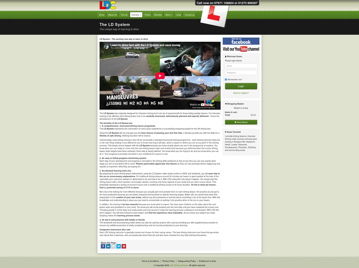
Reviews (158, 14)
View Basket (242, 122)
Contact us (189, 14)
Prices (147, 14)
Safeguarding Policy (187, 261)
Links (178, 14)
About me (112, 14)
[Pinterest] (124, 246)
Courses (136, 14)
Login (241, 86)
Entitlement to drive (207, 261)
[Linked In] (108, 246)
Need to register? (241, 92)
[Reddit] (113, 246)
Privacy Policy (168, 261)
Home (101, 14)
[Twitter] (118, 246)
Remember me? (235, 79)
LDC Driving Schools (179, 265)
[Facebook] (103, 246)
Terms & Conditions (150, 261)
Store (168, 14)
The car (124, 14)
